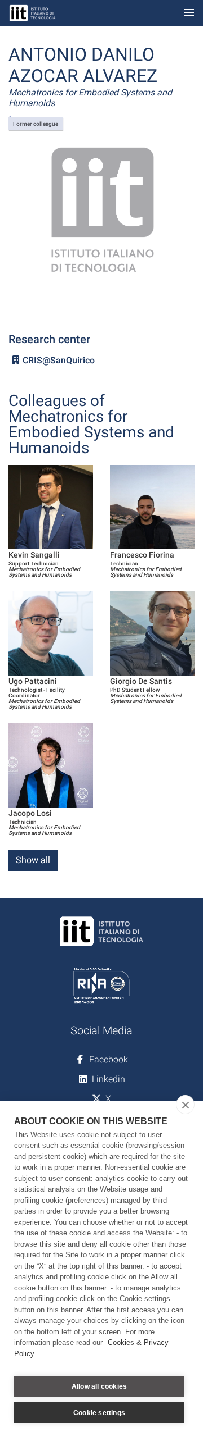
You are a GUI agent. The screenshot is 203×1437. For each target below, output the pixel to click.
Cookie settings (99, 1413)
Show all (33, 860)
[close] (185, 1104)
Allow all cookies (99, 1386)
